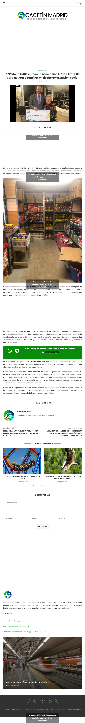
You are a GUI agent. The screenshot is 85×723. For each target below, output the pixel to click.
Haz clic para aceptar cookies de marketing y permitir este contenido (42, 135)
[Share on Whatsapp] (42, 127)
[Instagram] (50, 701)
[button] (6, 467)
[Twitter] (28, 701)
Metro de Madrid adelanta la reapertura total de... (32, 682)
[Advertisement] (42, 47)
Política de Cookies (74, 709)
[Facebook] (42, 701)
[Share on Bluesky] (50, 127)
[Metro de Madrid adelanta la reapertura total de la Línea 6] (42, 663)
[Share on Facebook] (34, 127)
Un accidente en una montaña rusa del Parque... (23, 477)
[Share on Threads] (47, 127)
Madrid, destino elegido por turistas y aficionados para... (63, 477)
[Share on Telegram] (45, 127)
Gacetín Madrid (24, 411)
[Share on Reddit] (40, 127)
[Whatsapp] (57, 701)
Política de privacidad (57, 709)
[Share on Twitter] (37, 127)
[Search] (76, 3)
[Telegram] (35, 701)
